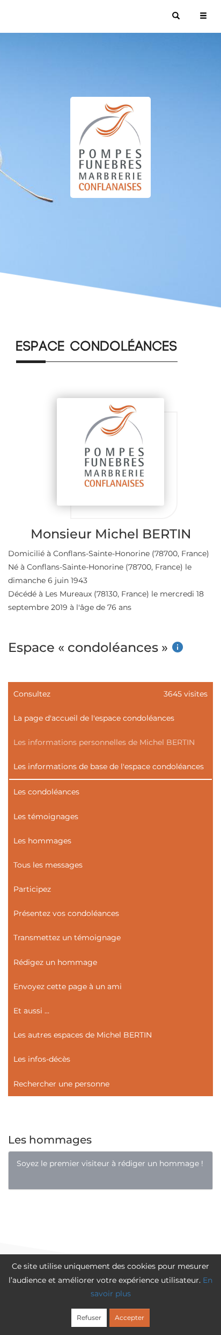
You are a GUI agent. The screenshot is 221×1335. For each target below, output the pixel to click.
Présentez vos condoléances (66, 913)
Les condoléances (46, 792)
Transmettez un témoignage (67, 937)
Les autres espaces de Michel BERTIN (82, 1035)
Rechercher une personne (61, 1084)
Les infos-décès (41, 1059)
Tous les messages (48, 865)
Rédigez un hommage (55, 962)
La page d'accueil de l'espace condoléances (93, 718)
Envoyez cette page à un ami (67, 986)
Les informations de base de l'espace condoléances (108, 766)
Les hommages (42, 841)
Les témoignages (45, 816)
